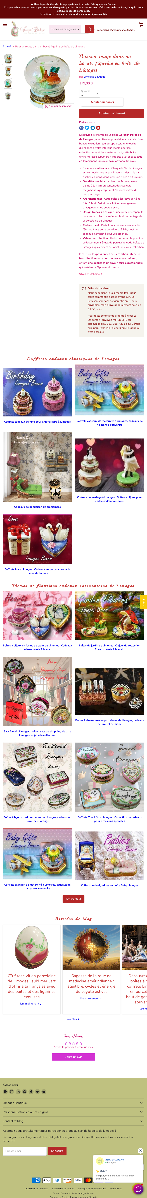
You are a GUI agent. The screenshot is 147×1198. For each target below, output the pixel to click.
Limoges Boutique (94, 77)
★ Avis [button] (144, 602)
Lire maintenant (30, 1003)
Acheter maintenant (111, 113)
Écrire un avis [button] (73, 1057)
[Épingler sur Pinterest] (98, 128)
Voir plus (72, 1019)
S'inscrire (57, 1151)
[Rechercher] (89, 29)
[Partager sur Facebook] (81, 128)
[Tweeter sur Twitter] (87, 128)
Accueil (7, 46)
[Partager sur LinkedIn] (93, 128)
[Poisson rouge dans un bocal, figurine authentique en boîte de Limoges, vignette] (8, 59)
